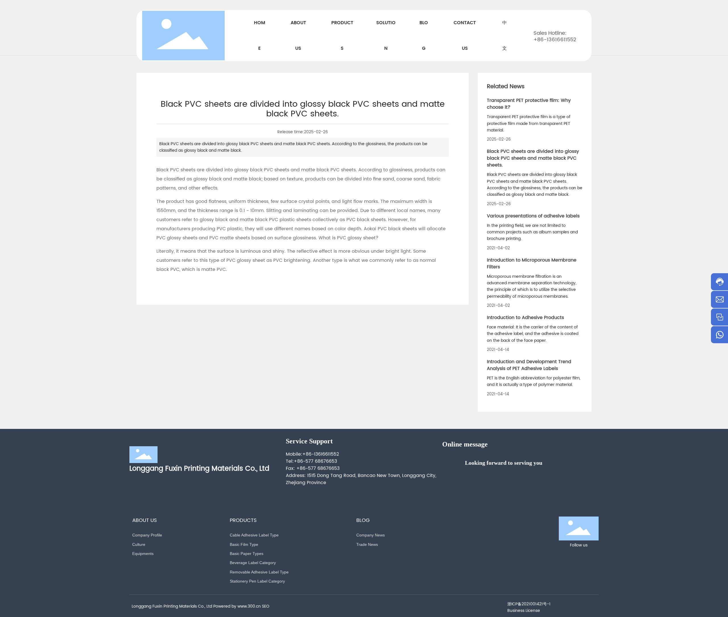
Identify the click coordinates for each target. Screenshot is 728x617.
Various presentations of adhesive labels (533, 216)
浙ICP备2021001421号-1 (529, 604)
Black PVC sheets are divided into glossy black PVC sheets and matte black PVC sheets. (533, 158)
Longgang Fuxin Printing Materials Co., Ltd (199, 468)
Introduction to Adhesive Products (525, 317)
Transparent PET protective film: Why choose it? (529, 104)
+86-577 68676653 (315, 461)
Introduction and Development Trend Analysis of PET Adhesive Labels (529, 365)
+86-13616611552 (554, 40)
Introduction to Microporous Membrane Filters (531, 263)
